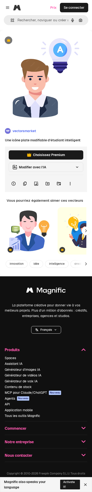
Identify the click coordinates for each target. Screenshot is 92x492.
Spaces (10, 358)
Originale (31, 40)
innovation (17, 264)
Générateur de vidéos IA (23, 375)
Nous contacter (18, 455)
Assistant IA (13, 364)
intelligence (57, 264)
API (7, 404)
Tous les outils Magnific (22, 416)
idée (36, 264)
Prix (53, 7)
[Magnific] (46, 291)
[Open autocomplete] (10, 20)
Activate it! (69, 484)
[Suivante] (86, 231)
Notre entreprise (19, 441)
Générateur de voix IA (21, 381)
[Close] (85, 485)
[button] (46, 330)
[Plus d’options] (70, 183)
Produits (12, 349)
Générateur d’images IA (22, 369)
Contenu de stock (18, 387)
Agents (16, 398)
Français (46, 330)
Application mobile (19, 410)
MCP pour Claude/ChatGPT (32, 392)
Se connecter (74, 7)
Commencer (15, 428)
